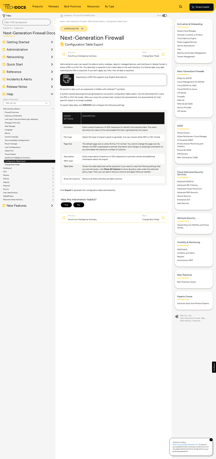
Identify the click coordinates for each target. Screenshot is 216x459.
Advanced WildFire (185, 181)
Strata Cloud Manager (186, 31)
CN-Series (181, 93)
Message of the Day (12, 123)
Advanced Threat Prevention (189, 189)
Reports (180, 257)
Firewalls (181, 96)
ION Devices (182, 154)
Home (62, 21)
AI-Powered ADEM (185, 140)
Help (203, 318)
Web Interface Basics (11, 109)
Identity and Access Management (191, 53)
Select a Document (10, 99)
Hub (179, 49)
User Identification (10, 193)
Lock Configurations (12, 147)
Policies (6, 179)
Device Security (184, 196)
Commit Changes (11, 137)
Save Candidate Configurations (17, 140)
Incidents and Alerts (186, 253)
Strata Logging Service (187, 42)
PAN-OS (180, 100)
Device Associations (186, 46)
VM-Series (181, 111)
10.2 (189, 316)
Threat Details (10, 154)
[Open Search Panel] (180, 7)
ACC (5, 172)
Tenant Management (186, 56)
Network (6, 186)
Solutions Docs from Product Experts (193, 303)
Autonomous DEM (185, 260)
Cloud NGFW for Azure (187, 89)
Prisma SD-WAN (184, 150)
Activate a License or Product (190, 35)
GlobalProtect (8, 196)
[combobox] (26, 22)
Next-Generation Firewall (76, 21)
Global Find (9, 151)
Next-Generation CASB (187, 157)
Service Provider (184, 107)
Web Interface (185, 321)
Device (6, 189)
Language (8, 130)
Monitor (6, 175)
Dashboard (7, 168)
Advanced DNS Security (187, 192)
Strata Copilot (202, 7)
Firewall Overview (12, 112)
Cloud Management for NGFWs (190, 82)
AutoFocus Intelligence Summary (17, 158)
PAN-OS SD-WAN (185, 104)
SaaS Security (183, 203)
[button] (214, 367)
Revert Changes (11, 144)
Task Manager (10, 126)
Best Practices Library (186, 282)
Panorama (196, 321)
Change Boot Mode (12, 165)
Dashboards (182, 249)
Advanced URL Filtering (187, 185)
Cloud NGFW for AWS (186, 85)
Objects (6, 182)
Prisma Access (183, 133)
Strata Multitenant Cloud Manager (192, 136)
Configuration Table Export (15, 161)
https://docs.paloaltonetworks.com (185, 445)
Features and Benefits (13, 116)
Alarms (7, 133)
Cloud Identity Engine (186, 38)
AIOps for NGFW (184, 78)
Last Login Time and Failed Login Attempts (21, 119)
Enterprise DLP (183, 200)
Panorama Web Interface (13, 200)
